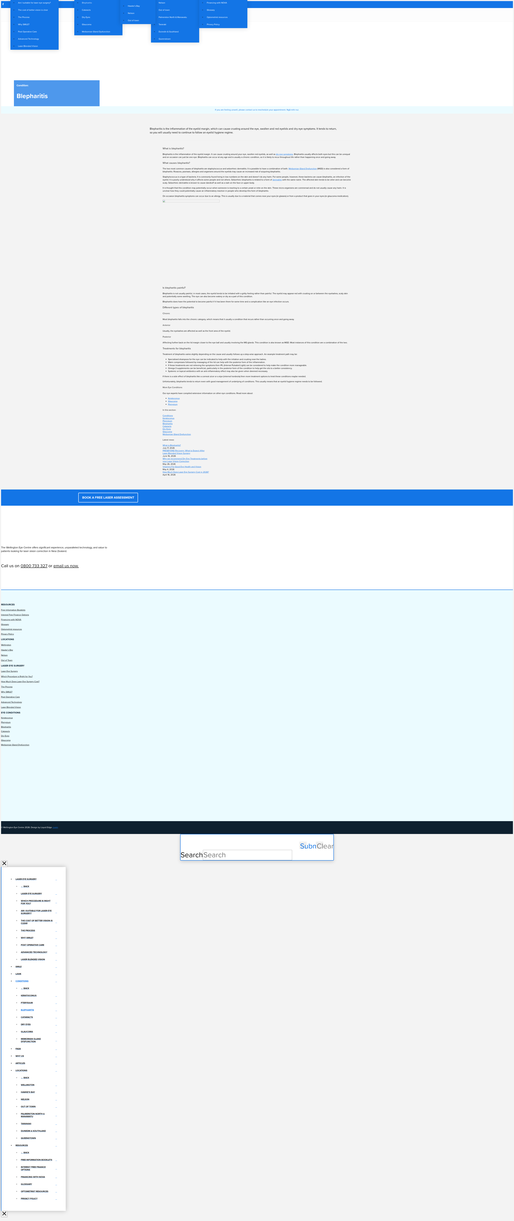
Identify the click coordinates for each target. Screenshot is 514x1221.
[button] (250, 15)
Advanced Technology (11, 702)
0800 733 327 (34, 565)
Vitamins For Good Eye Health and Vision (182, 466)
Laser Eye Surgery (9, 671)
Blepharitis (168, 423)
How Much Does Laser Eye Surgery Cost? (20, 681)
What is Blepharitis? (172, 445)
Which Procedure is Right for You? (17, 676)
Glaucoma (172, 401)
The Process (6, 686)
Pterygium (172, 404)
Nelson (4, 655)
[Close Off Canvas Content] (4, 1214)
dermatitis (277, 179)
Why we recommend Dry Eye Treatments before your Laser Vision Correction (185, 460)
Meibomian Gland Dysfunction (303, 168)
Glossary (5, 624)
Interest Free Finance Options (15, 615)
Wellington (6, 645)
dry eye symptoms (284, 154)
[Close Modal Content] (4, 864)
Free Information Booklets (13, 610)
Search (192, 855)
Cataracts (167, 426)
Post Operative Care (10, 697)
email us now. (66, 565)
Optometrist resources (11, 629)
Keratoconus (174, 398)
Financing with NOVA (11, 619)
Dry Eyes (167, 429)
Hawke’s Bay (7, 650)
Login (55, 827)
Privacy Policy (7, 634)
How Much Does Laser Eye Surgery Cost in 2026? (186, 472)
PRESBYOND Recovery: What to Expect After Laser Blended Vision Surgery (184, 452)
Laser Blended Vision (11, 707)
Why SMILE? (6, 692)
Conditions (168, 415)
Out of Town (6, 660)
